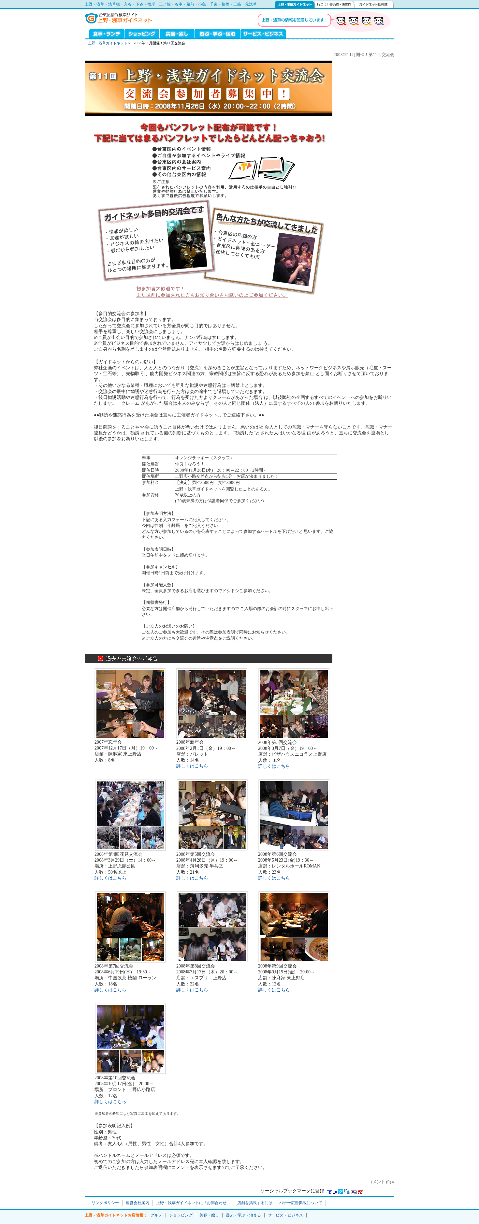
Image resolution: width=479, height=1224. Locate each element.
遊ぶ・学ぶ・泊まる (217, 33)
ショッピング (142, 33)
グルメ (104, 33)
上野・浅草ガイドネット (295, 4)
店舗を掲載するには (254, 1203)
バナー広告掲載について (300, 1203)
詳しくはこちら (192, 766)
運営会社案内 (137, 1203)
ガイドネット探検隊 (374, 4)
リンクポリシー (105, 1203)
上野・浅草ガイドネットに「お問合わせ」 (193, 1203)
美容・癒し (177, 33)
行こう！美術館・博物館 (334, 4)
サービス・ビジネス (263, 33)
